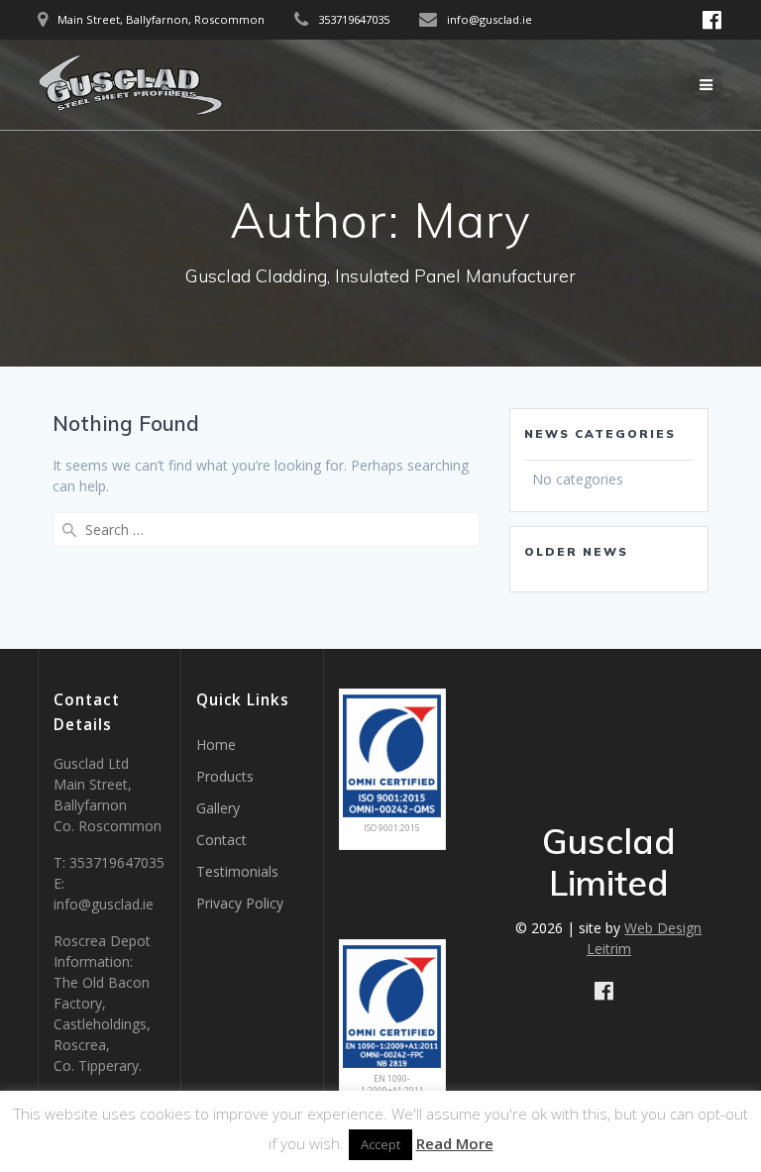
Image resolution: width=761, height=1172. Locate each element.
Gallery (218, 808)
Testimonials (237, 871)
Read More (454, 1143)
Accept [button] (380, 1144)
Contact (221, 839)
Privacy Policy (239, 903)
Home (216, 744)
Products (225, 776)
